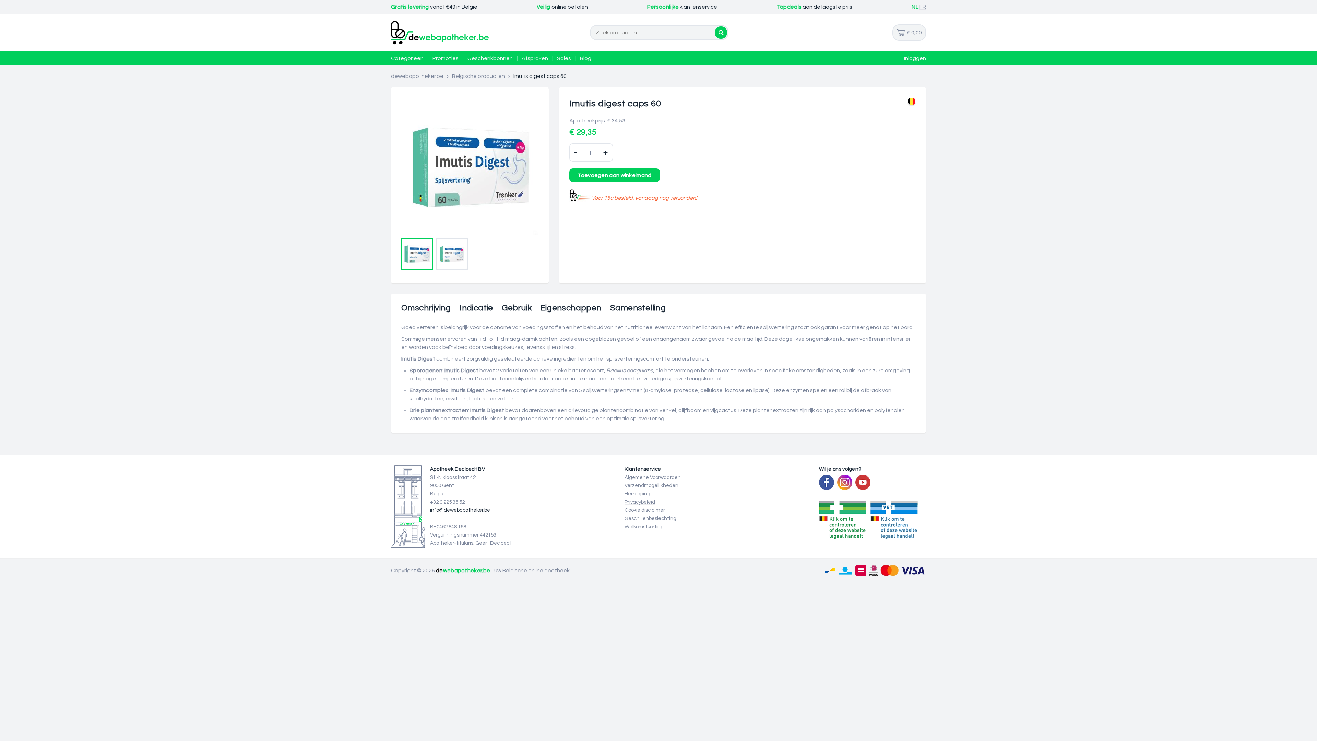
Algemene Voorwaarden (653, 477)
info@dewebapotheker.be (460, 510)
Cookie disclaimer (645, 510)
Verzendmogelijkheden (651, 485)
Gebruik (517, 308)
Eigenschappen (570, 308)
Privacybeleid (640, 502)
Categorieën (407, 58)
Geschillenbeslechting (650, 518)
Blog (585, 58)
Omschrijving (426, 308)
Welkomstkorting (644, 526)
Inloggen (915, 58)
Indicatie (476, 308)
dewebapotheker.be (417, 76)
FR (922, 7)
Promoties (445, 58)
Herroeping (637, 493)
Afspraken (535, 58)
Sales (564, 58)
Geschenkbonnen (490, 58)
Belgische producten (478, 76)
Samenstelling (638, 308)
